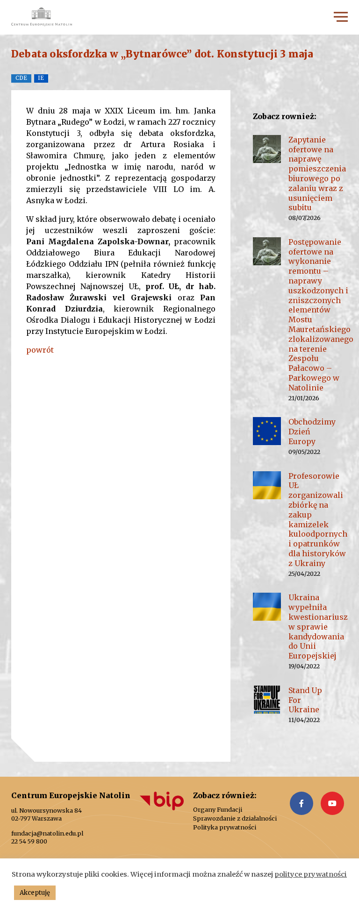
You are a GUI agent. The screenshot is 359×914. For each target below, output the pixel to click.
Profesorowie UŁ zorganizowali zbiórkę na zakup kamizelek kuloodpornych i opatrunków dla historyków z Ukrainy (317, 519)
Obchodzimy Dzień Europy (312, 431)
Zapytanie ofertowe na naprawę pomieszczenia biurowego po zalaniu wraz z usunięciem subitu (317, 174)
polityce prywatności (310, 874)
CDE (21, 78)
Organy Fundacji (217, 810)
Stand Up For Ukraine (305, 700)
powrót (40, 349)
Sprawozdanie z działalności (235, 818)
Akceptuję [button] (35, 893)
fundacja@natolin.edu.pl (47, 833)
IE (41, 78)
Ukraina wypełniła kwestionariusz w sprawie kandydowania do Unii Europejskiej (318, 626)
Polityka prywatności (224, 827)
